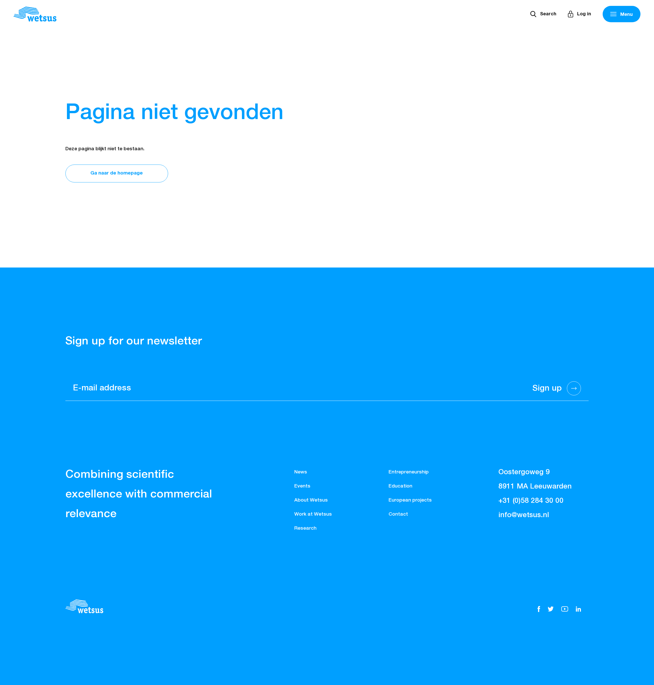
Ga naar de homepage (116, 173)
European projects (410, 500)
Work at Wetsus (313, 514)
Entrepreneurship (409, 472)
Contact (398, 514)
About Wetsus (311, 500)
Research (305, 528)
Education (400, 486)
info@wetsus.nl (523, 515)
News (300, 472)
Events (302, 486)
